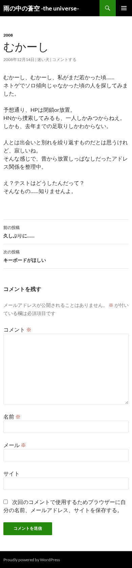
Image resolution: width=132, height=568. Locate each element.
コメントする (64, 59)
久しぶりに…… (19, 231)
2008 (8, 35)
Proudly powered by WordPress (31, 559)
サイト (11, 473)
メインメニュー (124, 8)
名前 (12, 416)
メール (14, 445)
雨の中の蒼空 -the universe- (41, 8)
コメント (17, 329)
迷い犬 (43, 59)
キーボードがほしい (24, 256)
